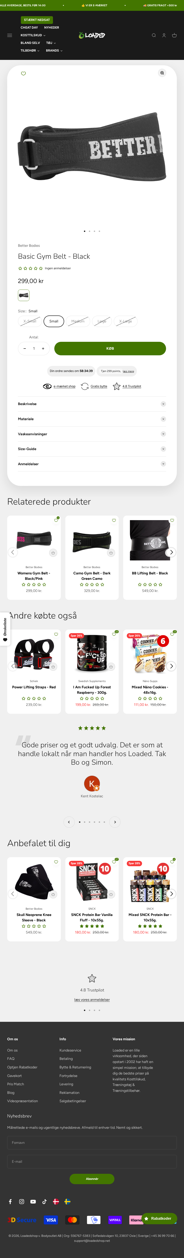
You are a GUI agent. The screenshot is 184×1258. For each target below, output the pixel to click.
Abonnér (92, 1179)
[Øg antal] (43, 348)
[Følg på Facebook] (10, 1202)
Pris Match (15, 1084)
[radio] (23, 295)
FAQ (10, 1058)
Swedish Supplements (92, 681)
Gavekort (14, 1076)
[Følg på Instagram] (22, 1202)
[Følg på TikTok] (45, 1202)
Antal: (34, 337)
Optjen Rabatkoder (22, 1067)
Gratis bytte (99, 386)
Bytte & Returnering (75, 1067)
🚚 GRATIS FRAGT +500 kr (144, 5)
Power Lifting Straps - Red (34, 687)
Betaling (66, 1058)
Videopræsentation (22, 1101)
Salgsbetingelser (72, 1101)
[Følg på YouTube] (33, 1202)
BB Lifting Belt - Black (150, 573)
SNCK (92, 908)
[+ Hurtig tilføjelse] (53, 553)
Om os (12, 1050)
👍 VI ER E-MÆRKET (78, 5)
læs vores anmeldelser (92, 999)
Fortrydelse (68, 1076)
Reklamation (69, 1092)
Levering (66, 1084)
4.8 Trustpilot (132, 386)
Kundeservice (70, 1050)
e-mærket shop (64, 386)
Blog (10, 1092)
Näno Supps (150, 681)
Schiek (34, 681)
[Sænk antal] (24, 348)
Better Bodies (29, 245)
